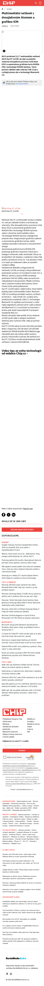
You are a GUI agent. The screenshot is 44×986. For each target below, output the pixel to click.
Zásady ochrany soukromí (12, 734)
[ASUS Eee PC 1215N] (22, 208)
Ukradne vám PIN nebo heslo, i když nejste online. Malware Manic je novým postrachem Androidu (20, 855)
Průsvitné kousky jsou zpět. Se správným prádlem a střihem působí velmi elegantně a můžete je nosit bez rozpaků (21, 941)
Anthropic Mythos (32, 837)
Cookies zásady (8, 737)
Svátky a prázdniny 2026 (23, 808)
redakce (5, 26)
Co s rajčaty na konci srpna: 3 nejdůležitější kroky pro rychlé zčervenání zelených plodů (21, 927)
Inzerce (30, 729)
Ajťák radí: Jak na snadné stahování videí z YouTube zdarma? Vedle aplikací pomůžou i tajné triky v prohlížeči (21, 692)
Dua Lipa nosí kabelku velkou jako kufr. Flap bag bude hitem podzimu (21, 933)
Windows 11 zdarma (18, 837)
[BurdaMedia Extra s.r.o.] (14, 712)
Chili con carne (8, 819)
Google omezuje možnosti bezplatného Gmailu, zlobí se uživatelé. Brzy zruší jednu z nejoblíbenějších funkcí (20, 547)
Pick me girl (31, 803)
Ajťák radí (10, 808)
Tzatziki (29, 821)
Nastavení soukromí (10, 732)
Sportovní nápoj (19, 819)
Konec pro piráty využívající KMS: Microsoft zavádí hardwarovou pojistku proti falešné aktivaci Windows (21, 655)
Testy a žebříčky (9, 582)
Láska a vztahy (27, 806)
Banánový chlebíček (32, 817)
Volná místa (7, 721)
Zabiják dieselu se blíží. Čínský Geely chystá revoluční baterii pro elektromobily (21, 871)
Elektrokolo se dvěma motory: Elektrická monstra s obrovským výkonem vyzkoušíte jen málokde (20, 877)
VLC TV (25, 841)
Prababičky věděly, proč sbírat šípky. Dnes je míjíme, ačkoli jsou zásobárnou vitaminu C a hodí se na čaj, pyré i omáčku (22, 904)
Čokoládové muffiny (16, 817)
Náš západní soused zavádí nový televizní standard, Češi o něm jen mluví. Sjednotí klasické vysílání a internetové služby (21, 569)
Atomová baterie (8, 839)
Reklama (6, 724)
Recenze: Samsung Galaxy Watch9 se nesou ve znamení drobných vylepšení (22, 884)
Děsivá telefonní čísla (24, 801)
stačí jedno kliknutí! (21, 84)
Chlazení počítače (24, 830)
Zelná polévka (20, 821)
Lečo (16, 823)
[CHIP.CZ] (9, 3)
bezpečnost (7, 622)
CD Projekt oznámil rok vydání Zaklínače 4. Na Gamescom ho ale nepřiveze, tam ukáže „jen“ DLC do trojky (21, 863)
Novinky (9, 9)
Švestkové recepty (26, 823)
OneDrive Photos (15, 834)
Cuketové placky (8, 821)
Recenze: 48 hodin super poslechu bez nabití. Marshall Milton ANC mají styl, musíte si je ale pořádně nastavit (19, 587)
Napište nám (28, 509)
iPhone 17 (17, 841)
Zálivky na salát (32, 819)
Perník (11, 823)
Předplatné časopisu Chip (12, 719)
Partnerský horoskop (18, 803)
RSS (28, 732)
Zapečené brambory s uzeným (19, 826)
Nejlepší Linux (16, 843)
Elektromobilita (7, 841)
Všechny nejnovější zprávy (22, 530)
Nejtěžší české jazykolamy (11, 806)
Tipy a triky (7, 662)
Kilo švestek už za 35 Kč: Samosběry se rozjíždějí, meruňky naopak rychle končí (19, 920)
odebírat (22, 750)
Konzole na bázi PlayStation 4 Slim (27, 839)
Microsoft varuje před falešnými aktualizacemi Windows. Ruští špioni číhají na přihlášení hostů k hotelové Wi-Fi (21, 627)
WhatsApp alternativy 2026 (21, 810)
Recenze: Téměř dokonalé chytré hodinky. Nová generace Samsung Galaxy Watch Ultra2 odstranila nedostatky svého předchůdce (21, 602)
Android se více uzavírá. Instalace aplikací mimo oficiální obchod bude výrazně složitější (22, 891)
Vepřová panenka (24, 814)
